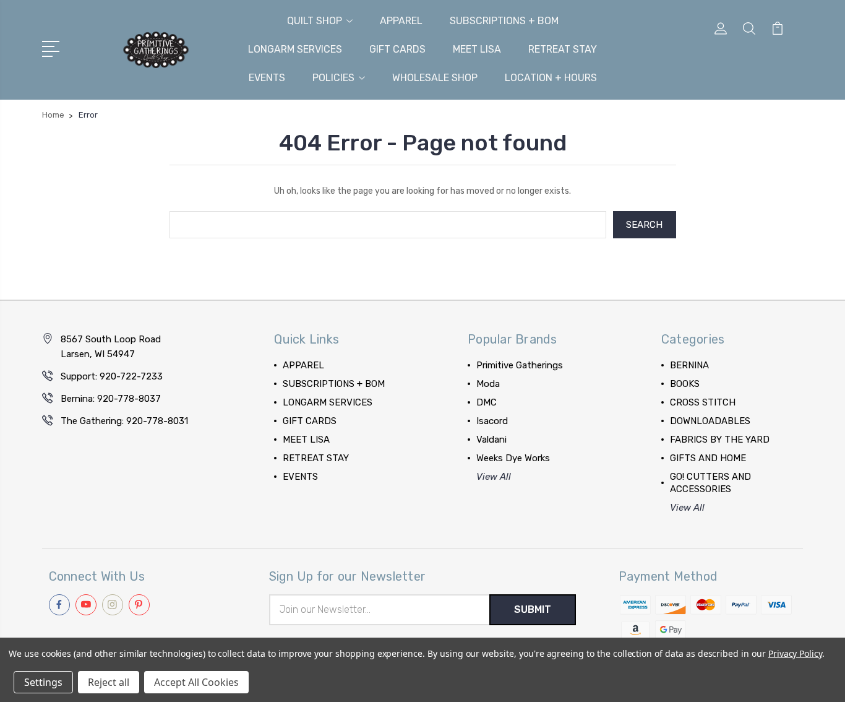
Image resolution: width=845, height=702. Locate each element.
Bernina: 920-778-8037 (111, 398)
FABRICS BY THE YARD (720, 439)
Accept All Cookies (196, 682)
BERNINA (689, 365)
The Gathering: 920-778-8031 (124, 421)
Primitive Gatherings (519, 365)
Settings (43, 682)
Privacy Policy (795, 653)
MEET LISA (477, 49)
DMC (486, 402)
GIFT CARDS (397, 49)
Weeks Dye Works (513, 458)
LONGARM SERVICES (295, 49)
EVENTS (267, 78)
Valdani (491, 439)
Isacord (492, 421)
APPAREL (401, 21)
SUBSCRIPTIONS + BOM (504, 21)
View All (493, 476)
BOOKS (685, 383)
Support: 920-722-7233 (112, 376)
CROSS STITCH (703, 402)
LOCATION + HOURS (551, 78)
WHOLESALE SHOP (435, 78)
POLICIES (333, 78)
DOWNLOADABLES (710, 421)
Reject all (108, 682)
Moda (488, 383)
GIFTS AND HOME (708, 458)
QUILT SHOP (314, 21)
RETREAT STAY (562, 49)
